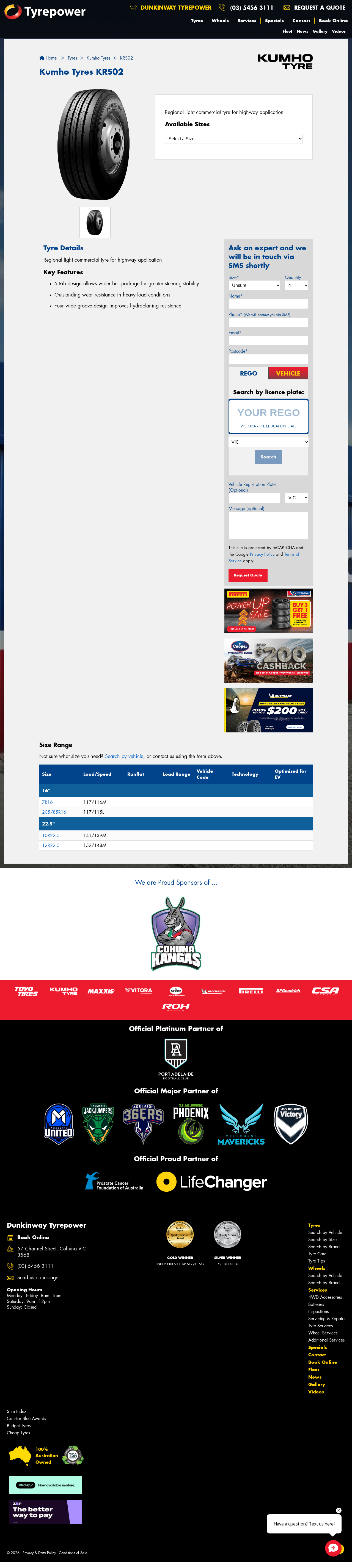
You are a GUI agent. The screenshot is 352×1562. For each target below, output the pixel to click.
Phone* (259, 314)
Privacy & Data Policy (39, 1552)
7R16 (47, 802)
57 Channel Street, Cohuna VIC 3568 (51, 1252)
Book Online (333, 21)
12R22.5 (51, 845)
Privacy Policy (262, 554)
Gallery (320, 31)
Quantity (293, 277)
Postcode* (238, 351)
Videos (339, 31)
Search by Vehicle (325, 1232)
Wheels (220, 21)
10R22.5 (51, 835)
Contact (301, 21)
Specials (274, 21)
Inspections (318, 1311)
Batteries (316, 1304)
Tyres (197, 21)
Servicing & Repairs (326, 1319)
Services (247, 21)
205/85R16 (54, 812)
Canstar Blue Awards (26, 1418)
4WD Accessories (325, 1297)
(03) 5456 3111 (252, 7)
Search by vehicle (124, 756)
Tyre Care (317, 1254)
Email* (235, 333)
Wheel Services (322, 1333)
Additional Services (326, 1340)
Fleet (287, 31)
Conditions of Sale (73, 1552)
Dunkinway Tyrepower (175, 7)
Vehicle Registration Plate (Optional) (252, 487)
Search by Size (322, 1239)
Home (50, 58)
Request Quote (248, 575)
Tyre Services (320, 1326)
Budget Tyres (19, 1426)
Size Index (16, 1411)
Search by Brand (324, 1247)
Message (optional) (247, 508)
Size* (234, 277)
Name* (236, 296)
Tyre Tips (316, 1261)
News (302, 31)
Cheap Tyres (18, 1433)
